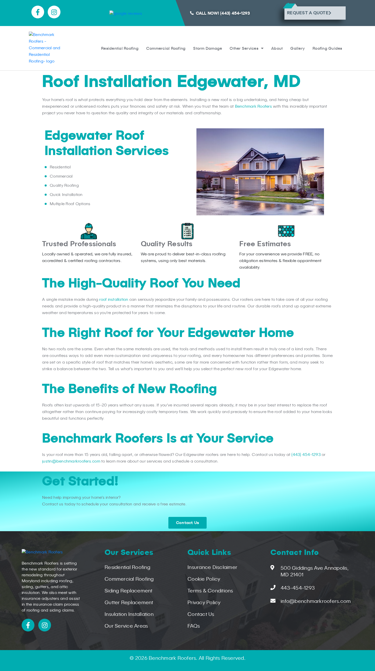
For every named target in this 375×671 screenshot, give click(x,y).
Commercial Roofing (166, 48)
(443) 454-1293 (306, 455)
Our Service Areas (126, 626)
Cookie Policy (204, 579)
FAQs (194, 626)
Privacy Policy (204, 602)
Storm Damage (207, 48)
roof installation (113, 300)
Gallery (297, 48)
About (277, 48)
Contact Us (201, 614)
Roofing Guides (327, 48)
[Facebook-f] (37, 12)
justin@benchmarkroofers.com (71, 461)
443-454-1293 (298, 588)
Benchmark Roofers (253, 107)
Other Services (244, 48)
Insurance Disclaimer (212, 567)
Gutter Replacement (129, 602)
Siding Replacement (129, 591)
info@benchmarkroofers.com (316, 601)
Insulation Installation (129, 614)
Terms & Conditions (210, 591)
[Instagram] (54, 12)
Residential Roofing (120, 48)
